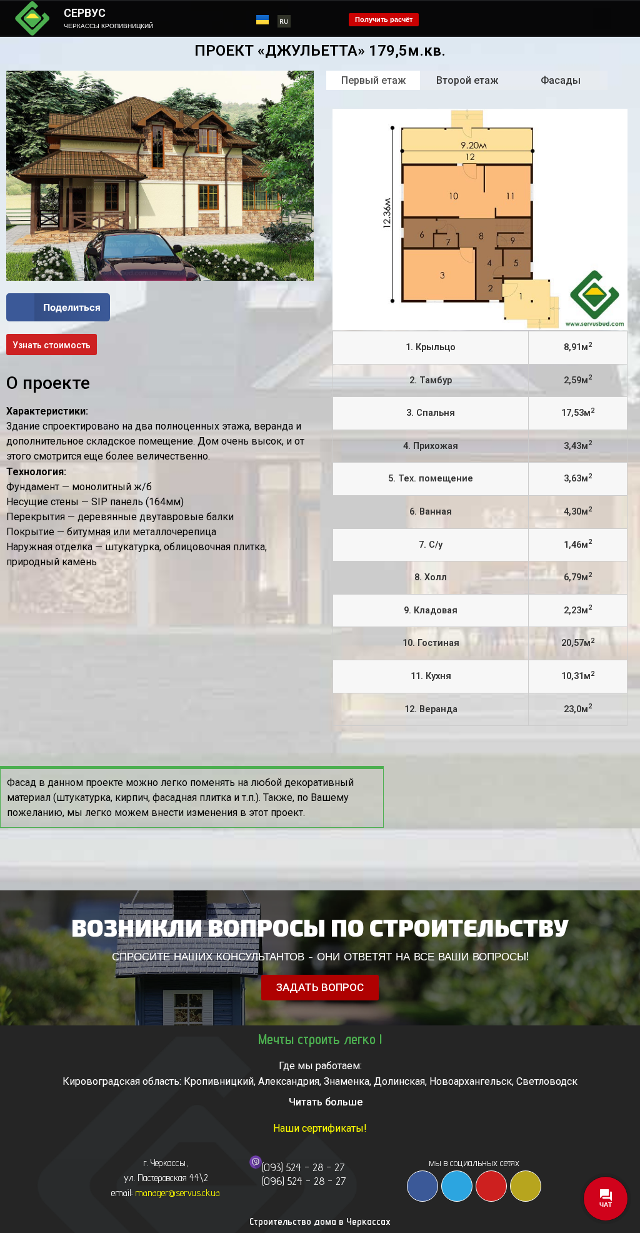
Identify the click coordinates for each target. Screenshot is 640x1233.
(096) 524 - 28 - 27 (304, 1180)
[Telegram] (456, 1186)
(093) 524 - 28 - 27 (303, 1167)
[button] (602, 18)
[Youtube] (491, 1186)
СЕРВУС (85, 12)
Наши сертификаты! (320, 1128)
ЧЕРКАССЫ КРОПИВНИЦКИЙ (108, 26)
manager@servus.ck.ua (177, 1193)
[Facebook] (422, 1186)
